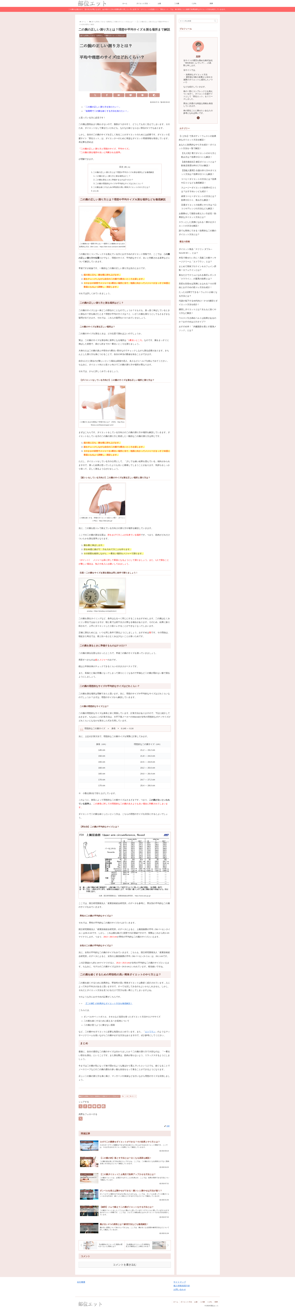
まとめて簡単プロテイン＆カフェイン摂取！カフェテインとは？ (197, 268)
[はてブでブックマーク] (118, 95)
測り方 (134, 1096)
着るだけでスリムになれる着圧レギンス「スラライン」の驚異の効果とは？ (197, 277)
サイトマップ (179, 1282)
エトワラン (150, 1032)
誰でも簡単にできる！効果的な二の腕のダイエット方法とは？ (100, 1096)
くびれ (209, 1302)
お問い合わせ (179, 1289)
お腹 (196, 1302)
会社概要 (81, 1282)
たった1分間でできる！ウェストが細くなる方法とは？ (198, 294)
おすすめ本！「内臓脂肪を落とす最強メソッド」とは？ (197, 329)
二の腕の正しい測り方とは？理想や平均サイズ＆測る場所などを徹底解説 (123, 172)
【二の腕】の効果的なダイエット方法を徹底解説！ (109, 1003)
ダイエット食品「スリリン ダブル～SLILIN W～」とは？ (196, 251)
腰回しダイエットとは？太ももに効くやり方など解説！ (197, 311)
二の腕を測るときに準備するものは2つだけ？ (114, 180)
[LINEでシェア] (142, 95)
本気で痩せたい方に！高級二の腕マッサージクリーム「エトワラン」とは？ (197, 260)
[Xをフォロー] (81, 1119)
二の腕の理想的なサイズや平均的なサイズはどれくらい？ (119, 183)
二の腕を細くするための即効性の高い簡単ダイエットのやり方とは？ (121, 187)
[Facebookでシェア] (106, 95)
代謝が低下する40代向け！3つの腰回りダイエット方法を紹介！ (198, 303)
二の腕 (126, 1096)
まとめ (96, 191)
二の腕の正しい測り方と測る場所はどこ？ (112, 176)
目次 (121, 167)
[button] (154, 95)
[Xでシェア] (95, 95)
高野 (198, 56)
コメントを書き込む (125, 1264)
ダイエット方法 (186, 1302)
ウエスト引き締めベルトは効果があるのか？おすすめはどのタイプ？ (197, 320)
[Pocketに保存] (130, 95)
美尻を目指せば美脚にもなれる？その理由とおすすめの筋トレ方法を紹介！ (197, 285)
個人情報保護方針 (181, 1286)
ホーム (175, 1302)
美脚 (216, 1302)
